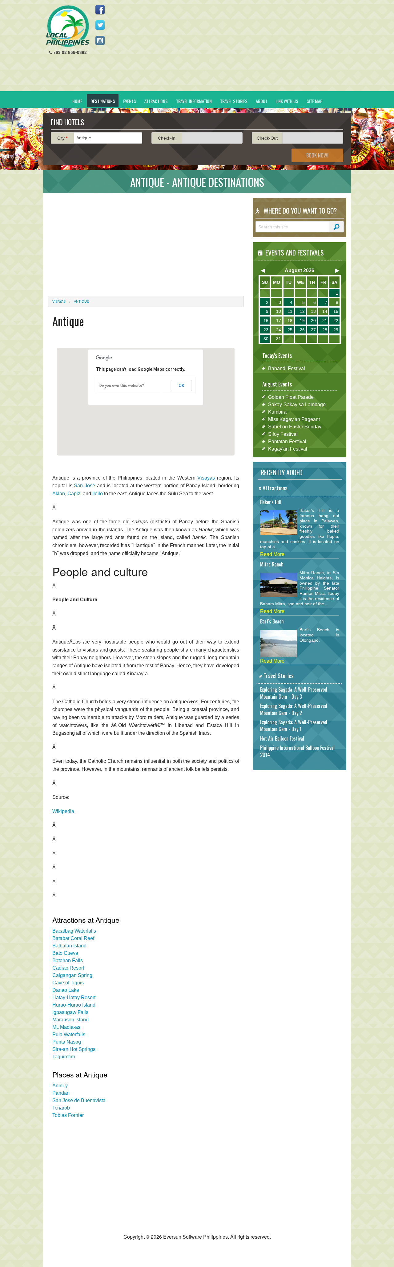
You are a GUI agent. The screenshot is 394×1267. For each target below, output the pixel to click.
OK (181, 385)
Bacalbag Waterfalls (74, 931)
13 (313, 311)
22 (335, 320)
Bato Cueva (65, 953)
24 (278, 329)
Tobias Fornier (68, 1115)
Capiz (73, 493)
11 (290, 311)
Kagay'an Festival (287, 448)
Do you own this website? (121, 385)
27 (313, 329)
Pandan (61, 1093)
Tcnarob (61, 1107)
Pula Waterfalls (68, 1034)
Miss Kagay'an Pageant (294, 419)
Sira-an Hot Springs (73, 1049)
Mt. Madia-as (66, 1027)
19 (302, 320)
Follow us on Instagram (100, 40)
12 (302, 311)
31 (278, 338)
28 (324, 329)
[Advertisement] (234, 48)
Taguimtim (63, 1056)
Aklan (58, 493)
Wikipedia (63, 811)
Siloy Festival (283, 433)
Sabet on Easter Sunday (294, 426)
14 (324, 311)
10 (278, 311)
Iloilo (97, 493)
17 (278, 320)
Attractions (156, 101)
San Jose (84, 485)
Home (77, 101)
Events (129, 101)
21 (324, 320)
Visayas (59, 301)
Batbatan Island (69, 945)
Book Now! (317, 155)
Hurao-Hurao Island (73, 1004)
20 (313, 320)
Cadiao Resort (68, 968)
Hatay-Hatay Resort (73, 997)
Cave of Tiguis (68, 982)
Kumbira (277, 411)
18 (289, 320)
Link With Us (286, 101)
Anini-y (60, 1085)
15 (335, 311)
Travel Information (194, 101)
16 (265, 320)
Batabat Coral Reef (73, 938)
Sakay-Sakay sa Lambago (297, 404)
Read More (272, 554)
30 (265, 338)
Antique (81, 301)
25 (289, 329)
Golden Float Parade (291, 396)
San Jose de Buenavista (79, 1100)
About (261, 101)
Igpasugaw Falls (70, 1012)
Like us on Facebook (100, 9)
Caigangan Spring (72, 975)
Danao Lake (65, 990)
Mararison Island (70, 1019)
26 (302, 329)
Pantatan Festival (287, 441)
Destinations (102, 101)
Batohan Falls (67, 960)
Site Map (314, 101)
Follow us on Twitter (100, 25)
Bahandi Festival (286, 368)
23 (265, 329)
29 (335, 329)
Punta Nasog (66, 1041)
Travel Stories (233, 101)
